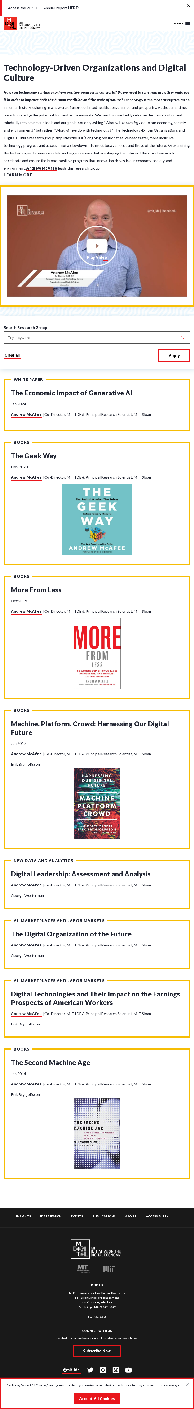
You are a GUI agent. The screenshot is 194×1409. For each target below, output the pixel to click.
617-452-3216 (97, 1316)
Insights (23, 1216)
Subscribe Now (97, 1351)
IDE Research (51, 1216)
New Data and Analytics (43, 860)
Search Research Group (25, 327)
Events (77, 1216)
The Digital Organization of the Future (71, 934)
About (131, 1216)
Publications (104, 1216)
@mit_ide (71, 1369)
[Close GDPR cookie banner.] (187, 1385)
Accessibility (157, 1216)
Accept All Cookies (97, 1398)
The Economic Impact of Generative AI (72, 393)
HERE (73, 7)
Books (22, 442)
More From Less (36, 590)
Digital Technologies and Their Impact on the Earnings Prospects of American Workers (95, 998)
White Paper (28, 379)
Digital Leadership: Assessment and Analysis (81, 874)
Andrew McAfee (41, 168)
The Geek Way (34, 456)
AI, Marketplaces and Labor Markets (59, 920)
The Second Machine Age (50, 1062)
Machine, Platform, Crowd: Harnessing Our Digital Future (90, 728)
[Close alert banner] (188, 6)
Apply (174, 355)
